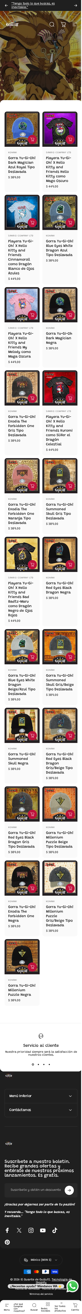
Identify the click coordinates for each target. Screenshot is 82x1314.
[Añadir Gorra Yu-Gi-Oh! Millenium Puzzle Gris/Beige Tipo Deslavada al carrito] (70, 888)
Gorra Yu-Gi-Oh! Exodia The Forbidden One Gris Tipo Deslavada (22, 426)
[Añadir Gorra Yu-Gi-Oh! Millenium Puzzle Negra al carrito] (32, 967)
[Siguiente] (76, 5)
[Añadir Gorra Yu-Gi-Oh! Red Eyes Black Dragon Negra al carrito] (70, 564)
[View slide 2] (38, 1064)
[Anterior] (6, 5)
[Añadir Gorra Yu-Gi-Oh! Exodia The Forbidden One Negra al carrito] (32, 888)
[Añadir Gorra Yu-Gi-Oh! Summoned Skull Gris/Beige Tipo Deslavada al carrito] (70, 657)
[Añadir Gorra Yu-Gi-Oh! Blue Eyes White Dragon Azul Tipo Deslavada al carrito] (70, 222)
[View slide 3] (43, 1064)
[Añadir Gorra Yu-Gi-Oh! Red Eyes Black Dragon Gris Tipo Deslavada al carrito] (32, 814)
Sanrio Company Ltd (58, 153)
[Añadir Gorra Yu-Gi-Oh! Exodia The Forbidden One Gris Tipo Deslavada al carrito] (32, 398)
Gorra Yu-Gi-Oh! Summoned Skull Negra (22, 759)
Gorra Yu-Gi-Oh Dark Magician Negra (59, 338)
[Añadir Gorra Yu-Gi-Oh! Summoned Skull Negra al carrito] (32, 735)
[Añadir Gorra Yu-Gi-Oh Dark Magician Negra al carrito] (70, 315)
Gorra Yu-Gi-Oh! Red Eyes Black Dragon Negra (60, 588)
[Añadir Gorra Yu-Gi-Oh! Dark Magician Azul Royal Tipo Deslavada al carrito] (32, 139)
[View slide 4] (49, 1064)
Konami (12, 153)
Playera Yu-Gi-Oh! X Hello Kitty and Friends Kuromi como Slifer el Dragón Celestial (59, 430)
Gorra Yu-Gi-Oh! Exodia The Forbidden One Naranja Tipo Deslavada (22, 514)
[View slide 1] (33, 1064)
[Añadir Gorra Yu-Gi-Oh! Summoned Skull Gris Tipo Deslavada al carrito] (70, 486)
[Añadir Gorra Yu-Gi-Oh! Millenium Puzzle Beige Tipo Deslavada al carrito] (70, 814)
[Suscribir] (65, 1198)
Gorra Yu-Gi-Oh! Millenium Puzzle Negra (22, 990)
